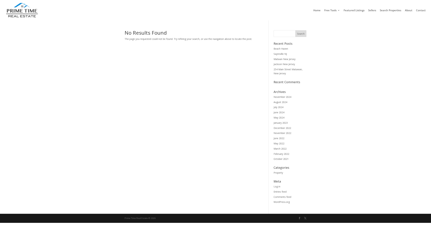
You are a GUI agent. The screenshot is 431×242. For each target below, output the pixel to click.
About (408, 10)
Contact (421, 10)
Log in (277, 186)
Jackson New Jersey (284, 64)
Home (317, 10)
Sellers (372, 10)
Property (278, 172)
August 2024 (280, 102)
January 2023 (281, 122)
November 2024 (282, 96)
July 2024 (278, 107)
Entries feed (280, 191)
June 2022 (279, 138)
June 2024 (279, 112)
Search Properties (390, 10)
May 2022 (279, 143)
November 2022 (282, 133)
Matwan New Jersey (284, 59)
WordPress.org (282, 202)
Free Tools (330, 10)
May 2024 (279, 117)
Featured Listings (354, 10)
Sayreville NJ (280, 53)
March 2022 (280, 148)
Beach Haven (281, 48)
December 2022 (282, 128)
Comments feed (282, 196)
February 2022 (281, 153)
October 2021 (281, 158)
